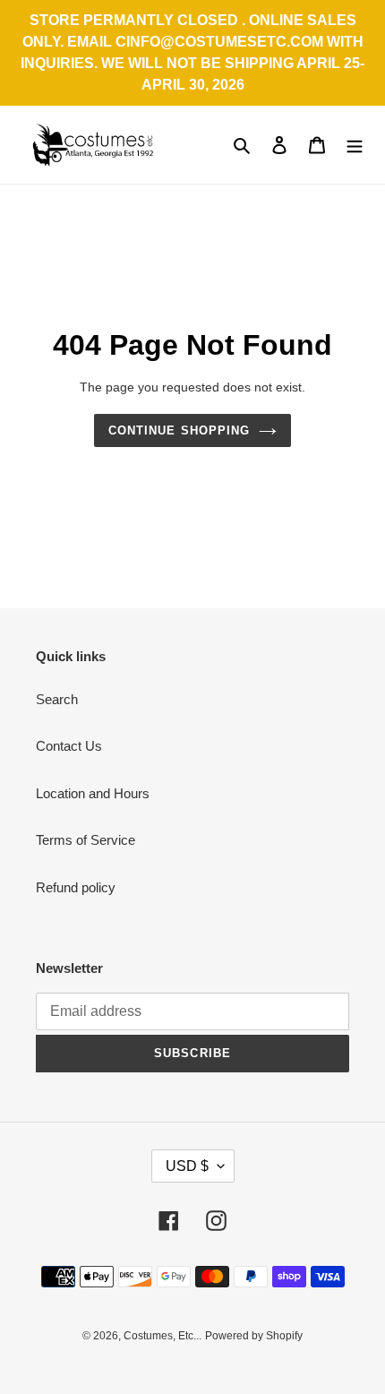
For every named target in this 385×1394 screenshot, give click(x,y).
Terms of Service (85, 840)
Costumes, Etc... (162, 1335)
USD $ (187, 1166)
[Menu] (354, 144)
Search (57, 699)
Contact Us (69, 745)
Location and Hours (93, 793)
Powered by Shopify (254, 1335)
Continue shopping (179, 430)
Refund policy (76, 887)
